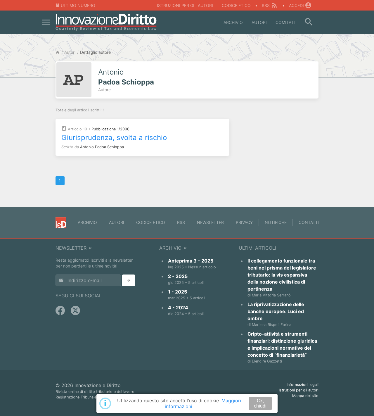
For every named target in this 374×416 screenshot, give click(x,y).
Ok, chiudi (260, 403)
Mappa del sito (305, 395)
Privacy (244, 222)
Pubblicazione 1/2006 (110, 129)
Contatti (309, 222)
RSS (266, 5)
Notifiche (276, 222)
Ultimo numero (78, 5)
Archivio (233, 22)
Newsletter (210, 222)
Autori (259, 22)
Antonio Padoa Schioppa (102, 147)
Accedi (296, 5)
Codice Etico (236, 5)
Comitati (285, 22)
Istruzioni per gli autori (185, 5)
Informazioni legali (302, 384)
